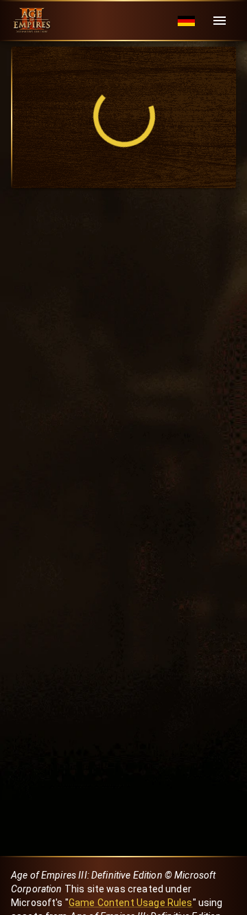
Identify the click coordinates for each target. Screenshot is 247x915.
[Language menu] (186, 21)
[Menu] (219, 20)
